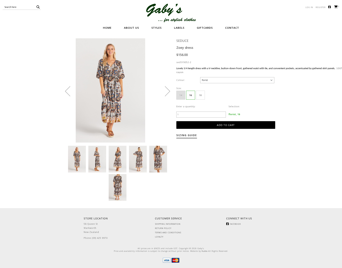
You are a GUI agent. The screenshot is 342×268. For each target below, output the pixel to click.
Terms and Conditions (168, 232)
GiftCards (205, 27)
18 (200, 95)
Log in (309, 7)
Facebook (330, 7)
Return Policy (163, 228)
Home (107, 27)
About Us (131, 27)
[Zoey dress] (77, 159)
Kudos (205, 251)
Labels (179, 27)
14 (180, 95)
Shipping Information (167, 224)
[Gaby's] (171, 13)
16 (190, 95)
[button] (38, 7)
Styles (156, 27)
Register (321, 7)
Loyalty (159, 237)
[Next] (167, 91)
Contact (232, 27)
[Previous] (67, 91)
